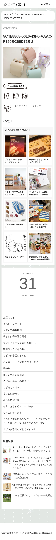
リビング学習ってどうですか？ (19, 429)
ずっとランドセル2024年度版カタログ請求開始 (39, 194)
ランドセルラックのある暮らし (19, 342)
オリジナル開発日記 (13, 374)
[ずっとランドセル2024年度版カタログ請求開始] (40, 188)
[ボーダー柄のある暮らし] (15, 221)
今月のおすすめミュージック (18, 406)
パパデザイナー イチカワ (28, 106)
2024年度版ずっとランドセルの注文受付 (32, 495)
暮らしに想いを (11, 400)
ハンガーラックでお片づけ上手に (20, 362)
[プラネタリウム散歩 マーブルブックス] (15, 156)
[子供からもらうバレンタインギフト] (40, 156)
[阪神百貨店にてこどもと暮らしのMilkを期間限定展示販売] (40, 253)
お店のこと (9, 317)
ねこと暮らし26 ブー (14, 257)
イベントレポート (12, 324)
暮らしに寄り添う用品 (14, 336)
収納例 (6, 368)
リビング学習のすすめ (14, 355)
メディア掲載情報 (12, 330)
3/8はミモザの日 (11, 121)
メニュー (48, 4)
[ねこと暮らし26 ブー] (15, 253)
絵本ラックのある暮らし (16, 349)
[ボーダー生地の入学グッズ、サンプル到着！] (40, 221)
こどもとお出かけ (12, 387)
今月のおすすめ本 (12, 412)
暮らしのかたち (11, 393)
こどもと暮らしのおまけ (16, 381)
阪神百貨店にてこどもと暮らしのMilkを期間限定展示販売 (39, 259)
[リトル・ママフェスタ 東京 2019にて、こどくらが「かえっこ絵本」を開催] (15, 188)
